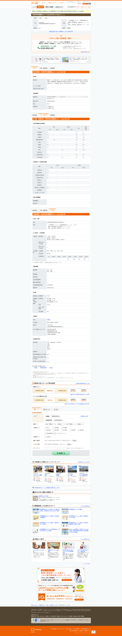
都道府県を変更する (55, 416)
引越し (38, 616)
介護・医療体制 (43, 68)
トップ (34, 7)
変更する (74, 440)
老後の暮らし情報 (76, 616)
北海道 (35, 367)
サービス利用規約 (76, 628)
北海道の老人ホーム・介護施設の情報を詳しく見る (47, 487)
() (59, 433)
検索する (62, 453)
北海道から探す (84, 416)
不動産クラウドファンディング (62, 616)
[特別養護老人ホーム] (59, 14)
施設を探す (40, 7)
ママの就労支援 (53, 616)
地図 (57, 409)
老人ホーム (42, 616)
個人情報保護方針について (86, 628)
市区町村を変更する (58, 420)
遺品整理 (70, 616)
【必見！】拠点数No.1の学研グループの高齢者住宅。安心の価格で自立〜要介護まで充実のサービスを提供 (58, 11)
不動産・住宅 (33, 616)
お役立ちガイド (59, 7)
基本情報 (34, 68)
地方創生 (47, 616)
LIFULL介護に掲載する (73, 630)
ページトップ (93, 632)
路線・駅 (47, 409)
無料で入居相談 (49, 7)
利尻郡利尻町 (43, 367)
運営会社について (87, 630)
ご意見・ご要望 (68, 628)
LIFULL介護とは (54, 628)
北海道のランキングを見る (84, 461)
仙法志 (51, 367)
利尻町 (68, 28)
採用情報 (81, 630)
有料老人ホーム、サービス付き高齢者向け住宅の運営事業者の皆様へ (60, 588)
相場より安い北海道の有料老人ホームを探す (80, 394)
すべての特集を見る (85, 539)
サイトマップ (61, 628)
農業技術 (82, 616)
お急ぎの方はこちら (85, 51)
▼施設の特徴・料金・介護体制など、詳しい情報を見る (61, 31)
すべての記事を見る (85, 505)
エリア (37, 409)
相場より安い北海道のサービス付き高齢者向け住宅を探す (77, 403)
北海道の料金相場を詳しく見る (83, 383)
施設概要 (52, 68)
